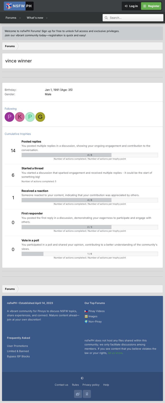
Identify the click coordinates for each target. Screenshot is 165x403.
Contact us (61, 384)
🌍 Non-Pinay (93, 321)
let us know (115, 352)
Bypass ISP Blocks (18, 356)
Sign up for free (52, 31)
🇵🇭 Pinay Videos (95, 311)
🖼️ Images (91, 316)
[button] (20, 18)
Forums (11, 17)
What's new (35, 17)
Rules (75, 384)
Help (106, 384)
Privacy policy (90, 384)
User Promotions (17, 345)
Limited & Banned (18, 351)
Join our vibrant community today (25, 35)
